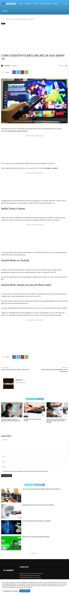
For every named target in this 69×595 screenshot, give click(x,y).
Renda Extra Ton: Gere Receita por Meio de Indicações (35, 536)
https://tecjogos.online (20, 382)
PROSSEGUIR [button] (25, 591)
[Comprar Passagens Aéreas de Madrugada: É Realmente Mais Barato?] (11, 409)
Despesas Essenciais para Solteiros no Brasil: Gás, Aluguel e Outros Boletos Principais (56, 421)
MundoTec (8, 65)
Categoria (27, 3)
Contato (35, 3)
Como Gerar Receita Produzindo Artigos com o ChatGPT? (36, 521)
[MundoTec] (2, 66)
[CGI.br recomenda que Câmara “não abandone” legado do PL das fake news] (11, 495)
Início (21, 3)
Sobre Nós (5, 11)
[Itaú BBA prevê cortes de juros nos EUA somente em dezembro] (11, 511)
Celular (7, 19)
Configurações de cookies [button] (10, 591)
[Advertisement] (34, 38)
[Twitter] (18, 72)
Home (2, 19)
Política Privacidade (46, 3)
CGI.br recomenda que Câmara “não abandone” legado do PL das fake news (41, 489)
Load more (34, 553)
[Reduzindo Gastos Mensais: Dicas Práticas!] (34, 409)
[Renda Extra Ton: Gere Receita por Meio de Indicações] (11, 543)
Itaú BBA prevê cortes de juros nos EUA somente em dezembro (38, 505)
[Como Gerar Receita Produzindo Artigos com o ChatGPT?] (11, 527)
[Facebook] (14, 72)
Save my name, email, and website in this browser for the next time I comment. (25, 471)
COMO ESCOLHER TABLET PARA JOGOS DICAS (15, 369)
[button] (65, 4)
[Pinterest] (22, 72)
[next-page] (5, 426)
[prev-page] (2, 426)
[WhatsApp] (26, 72)
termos (55, 3)
